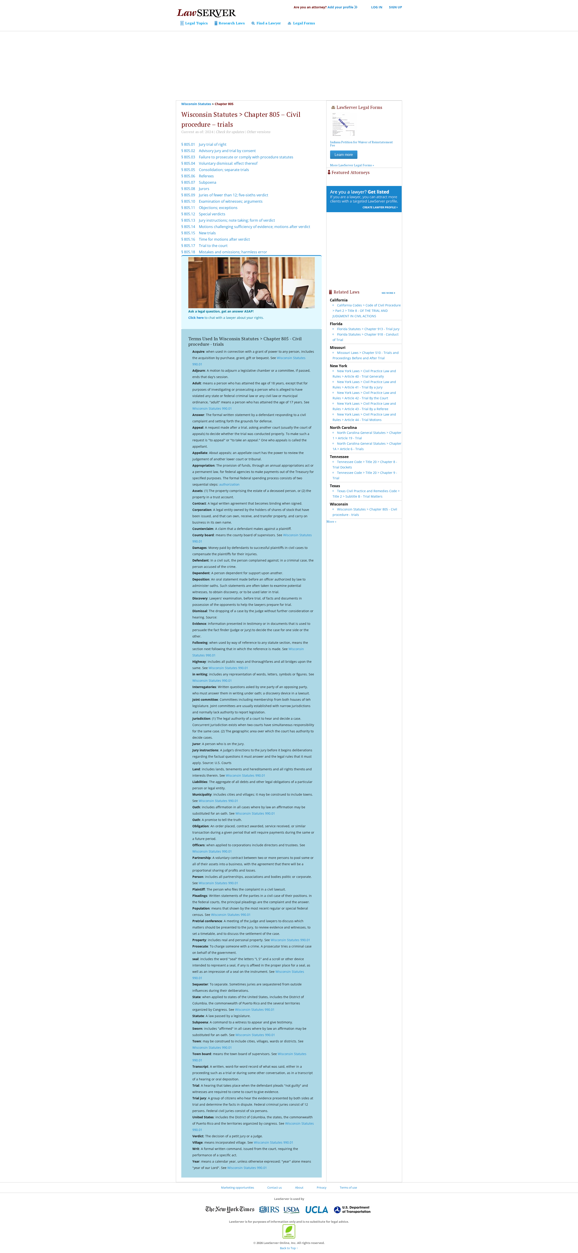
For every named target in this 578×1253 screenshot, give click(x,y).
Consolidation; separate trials (224, 169)
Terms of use (348, 1187)
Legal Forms (303, 23)
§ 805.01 (188, 144)
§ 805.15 (188, 232)
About (299, 1187)
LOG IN (376, 7)
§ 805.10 (188, 201)
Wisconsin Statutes (196, 104)
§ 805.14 (188, 226)
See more (387, 293)
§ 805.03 (188, 157)
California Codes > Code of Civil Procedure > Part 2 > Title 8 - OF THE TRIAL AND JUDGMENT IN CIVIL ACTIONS (367, 310)
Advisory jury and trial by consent (227, 150)
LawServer (206, 14)
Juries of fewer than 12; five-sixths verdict (233, 195)
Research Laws (231, 23)
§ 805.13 (188, 220)
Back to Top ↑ (289, 1248)
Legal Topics (196, 23)
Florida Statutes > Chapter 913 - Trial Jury (368, 329)
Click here (196, 317)
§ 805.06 (188, 176)
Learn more (344, 155)
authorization (229, 484)
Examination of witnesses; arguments (231, 201)
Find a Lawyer (268, 23)
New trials (207, 232)
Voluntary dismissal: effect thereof (228, 163)
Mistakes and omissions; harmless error (233, 251)
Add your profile (323, 7)
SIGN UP (395, 7)
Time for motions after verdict (224, 239)
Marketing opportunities (237, 1187)
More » (331, 521)
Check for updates (230, 131)
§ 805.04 (188, 163)
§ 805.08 (188, 188)
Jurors (204, 188)
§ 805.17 (188, 245)
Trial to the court (213, 245)
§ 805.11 (188, 207)
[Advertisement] (289, 65)
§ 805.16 (188, 239)
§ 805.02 (188, 150)
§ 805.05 (188, 169)
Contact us (274, 1187)
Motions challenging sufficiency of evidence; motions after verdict (254, 226)
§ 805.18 (188, 251)
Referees (206, 176)
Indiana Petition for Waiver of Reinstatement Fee (361, 143)
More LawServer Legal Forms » (352, 165)
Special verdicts (212, 214)
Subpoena (207, 182)
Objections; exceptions (218, 207)
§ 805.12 (188, 214)
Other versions (258, 131)
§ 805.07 (188, 182)
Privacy (321, 1187)
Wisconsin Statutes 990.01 (212, 408)
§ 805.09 (188, 195)
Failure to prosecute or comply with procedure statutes (246, 157)
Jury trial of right (212, 144)
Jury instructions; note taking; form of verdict (237, 220)
